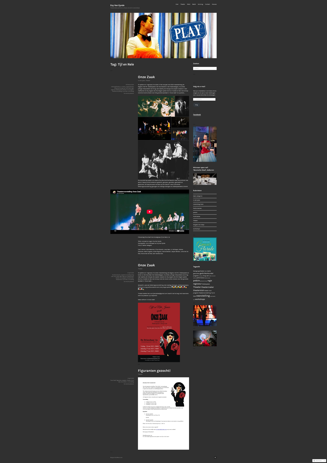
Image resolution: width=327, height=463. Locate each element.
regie (132, 88)
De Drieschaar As (116, 274)
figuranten (119, 380)
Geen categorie (197, 196)
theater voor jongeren (128, 89)
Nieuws (214, 4)
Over (177, 4)
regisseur (113, 89)
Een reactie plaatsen (129, 93)
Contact (207, 4)
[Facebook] (215, 457)
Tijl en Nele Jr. (124, 382)
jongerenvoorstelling (126, 274)
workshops (196, 229)
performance (200, 278)
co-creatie (122, 86)
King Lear (116, 88)
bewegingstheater (198, 271)
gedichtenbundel (206, 273)
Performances (197, 208)
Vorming (200, 4)
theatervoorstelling (117, 91)
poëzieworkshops (203, 281)
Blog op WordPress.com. (116, 457)
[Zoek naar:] (205, 68)
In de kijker (141, 80)
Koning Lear (122, 88)
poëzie (195, 212)
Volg (196, 105)
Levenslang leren (198, 204)
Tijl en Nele (124, 91)
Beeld (194, 4)
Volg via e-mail (199, 86)
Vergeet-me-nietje (198, 224)
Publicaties (196, 216)
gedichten (196, 273)
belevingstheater (115, 86)
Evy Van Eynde (117, 5)
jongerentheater (130, 86)
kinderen (201, 275)
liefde (210, 275)
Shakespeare (119, 89)
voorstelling (131, 91)
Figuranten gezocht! (154, 371)
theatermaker (130, 278)
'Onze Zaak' (113, 380)
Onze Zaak (146, 77)
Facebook (197, 115)
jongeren (124, 380)
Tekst (188, 4)
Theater (182, 4)
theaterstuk (119, 279)
